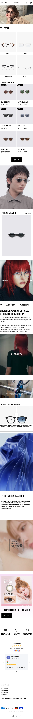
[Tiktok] (20, 716)
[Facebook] (13, 716)
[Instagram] (16, 716)
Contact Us (4, 692)
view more (6, 615)
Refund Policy (5, 694)
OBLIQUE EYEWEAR (18, 712)
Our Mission (4, 688)
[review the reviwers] (7, 662)
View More (16, 160)
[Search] (6, 3)
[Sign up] (30, 703)
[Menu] (2, 3)
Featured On (4, 690)
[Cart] (31, 3)
